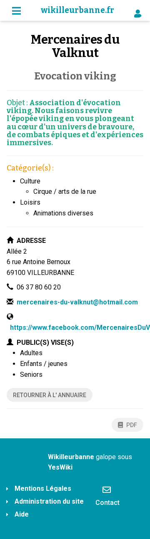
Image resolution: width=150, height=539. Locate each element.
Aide (22, 514)
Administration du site (49, 501)
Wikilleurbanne (71, 457)
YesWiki (60, 467)
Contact (107, 503)
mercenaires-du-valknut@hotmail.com (77, 302)
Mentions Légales (43, 488)
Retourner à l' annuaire (49, 395)
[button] (136, 10)
